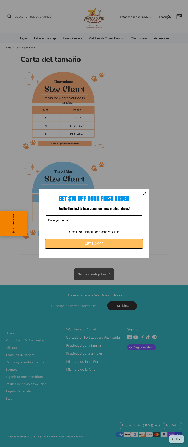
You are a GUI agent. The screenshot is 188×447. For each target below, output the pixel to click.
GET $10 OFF (94, 243)
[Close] (144, 193)
